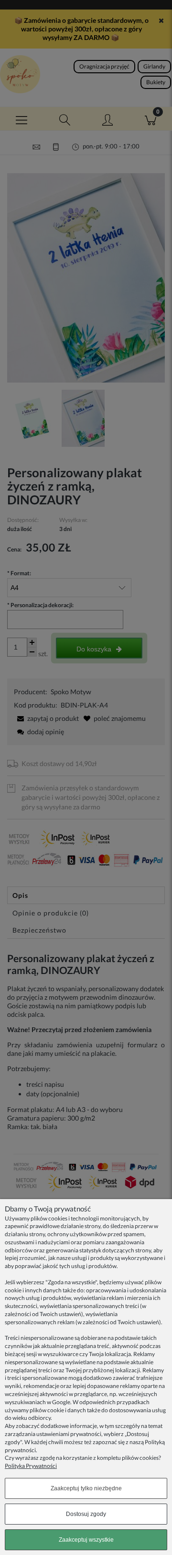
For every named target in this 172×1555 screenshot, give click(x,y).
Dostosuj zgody (86, 1514)
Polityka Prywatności (31, 1465)
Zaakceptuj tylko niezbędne (86, 1488)
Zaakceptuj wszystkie (86, 1539)
